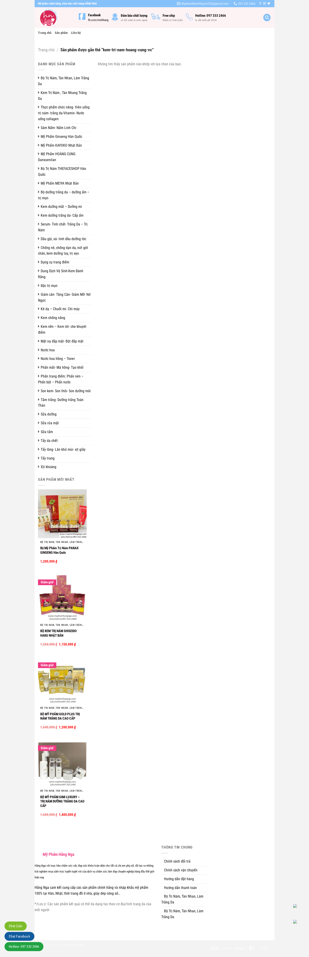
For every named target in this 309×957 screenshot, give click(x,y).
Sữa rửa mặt (50, 423)
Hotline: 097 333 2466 (24, 947)
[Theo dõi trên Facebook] (260, 3)
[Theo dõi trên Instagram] (264, 3)
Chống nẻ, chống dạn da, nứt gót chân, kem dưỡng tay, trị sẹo (63, 251)
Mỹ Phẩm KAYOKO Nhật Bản (61, 145)
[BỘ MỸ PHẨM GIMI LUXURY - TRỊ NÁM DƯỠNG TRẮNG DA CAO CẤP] (62, 762)
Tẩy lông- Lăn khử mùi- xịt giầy (63, 449)
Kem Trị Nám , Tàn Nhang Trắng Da (62, 96)
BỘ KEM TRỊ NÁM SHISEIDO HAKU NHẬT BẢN (58, 633)
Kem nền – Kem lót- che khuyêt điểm (62, 329)
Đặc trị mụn (49, 286)
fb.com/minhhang (98, 20)
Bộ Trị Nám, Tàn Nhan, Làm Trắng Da (63, 81)
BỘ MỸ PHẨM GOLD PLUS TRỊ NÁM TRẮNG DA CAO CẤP (60, 716)
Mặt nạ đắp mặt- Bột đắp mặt (62, 341)
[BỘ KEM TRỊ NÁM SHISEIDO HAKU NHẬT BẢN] (62, 596)
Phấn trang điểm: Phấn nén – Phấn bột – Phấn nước (60, 379)
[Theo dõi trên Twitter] (268, 3)
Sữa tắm (47, 432)
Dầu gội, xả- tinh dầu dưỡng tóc (63, 239)
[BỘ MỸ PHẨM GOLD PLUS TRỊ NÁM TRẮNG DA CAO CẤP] (62, 679)
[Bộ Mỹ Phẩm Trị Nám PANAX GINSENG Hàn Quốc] (62, 513)
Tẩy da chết (49, 441)
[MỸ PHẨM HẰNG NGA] (55, 17)
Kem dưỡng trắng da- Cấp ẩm (62, 215)
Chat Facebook (19, 936)
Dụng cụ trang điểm (55, 262)
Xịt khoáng (48, 467)
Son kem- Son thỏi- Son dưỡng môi (66, 391)
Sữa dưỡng (49, 414)
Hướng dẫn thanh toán (180, 888)
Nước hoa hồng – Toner (58, 359)
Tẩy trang (48, 458)
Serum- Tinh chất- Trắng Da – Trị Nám (63, 227)
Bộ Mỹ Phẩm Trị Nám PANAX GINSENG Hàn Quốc (59, 550)
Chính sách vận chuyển (180, 870)
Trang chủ (45, 33)
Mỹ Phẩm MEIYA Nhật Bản (60, 183)
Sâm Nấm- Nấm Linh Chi (58, 128)
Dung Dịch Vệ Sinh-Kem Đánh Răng (60, 274)
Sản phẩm (61, 33)
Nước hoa (48, 350)
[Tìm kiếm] (267, 17)
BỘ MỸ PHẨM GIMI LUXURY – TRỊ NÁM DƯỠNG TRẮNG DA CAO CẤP (62, 801)
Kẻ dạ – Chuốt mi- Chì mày (60, 309)
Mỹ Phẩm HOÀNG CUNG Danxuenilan (56, 157)
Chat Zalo (15, 926)
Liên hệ (76, 33)
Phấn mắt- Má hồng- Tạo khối (62, 367)
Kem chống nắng (53, 318)
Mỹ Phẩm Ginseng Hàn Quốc (61, 136)
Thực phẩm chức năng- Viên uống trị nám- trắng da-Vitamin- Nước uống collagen (64, 113)
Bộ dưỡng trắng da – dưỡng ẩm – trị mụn (63, 195)
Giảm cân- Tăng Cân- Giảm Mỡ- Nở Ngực (64, 297)
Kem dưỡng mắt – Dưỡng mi (61, 206)
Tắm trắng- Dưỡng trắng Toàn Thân (60, 403)
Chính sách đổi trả (177, 861)
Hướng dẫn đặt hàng (179, 879)
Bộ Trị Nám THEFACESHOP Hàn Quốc (62, 172)
